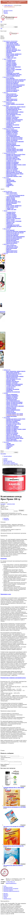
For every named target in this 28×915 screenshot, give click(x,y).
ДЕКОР (5, 210)
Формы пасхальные (11, 151)
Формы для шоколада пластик (14, 139)
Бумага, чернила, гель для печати (15, 104)
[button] (1, 21)
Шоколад (5, 92)
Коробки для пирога (11, 166)
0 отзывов (3, 503)
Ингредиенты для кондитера (10, 41)
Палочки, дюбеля (10, 115)
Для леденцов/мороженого (13, 136)
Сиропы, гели (9, 56)
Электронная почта (5, 757)
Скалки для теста (11, 122)
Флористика (9, 126)
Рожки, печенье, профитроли (13, 54)
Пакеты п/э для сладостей (13, 171)
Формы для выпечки (11, 140)
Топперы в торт (10, 70)
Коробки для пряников (12, 163)
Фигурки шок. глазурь (12, 95)
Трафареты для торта (12, 133)
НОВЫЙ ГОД (9, 185)
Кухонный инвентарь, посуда (13, 109)
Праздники (6, 177)
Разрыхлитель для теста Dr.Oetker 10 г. (13, 846)
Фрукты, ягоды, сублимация (13, 69)
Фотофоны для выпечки (12, 124)
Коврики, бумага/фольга (12, 117)
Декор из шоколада (11, 93)
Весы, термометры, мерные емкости (15, 106)
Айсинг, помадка (10, 46)
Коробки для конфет (11, 167)
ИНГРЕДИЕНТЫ (7, 191)
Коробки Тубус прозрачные (13, 155)
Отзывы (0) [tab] (6, 519)
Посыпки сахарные (11, 65)
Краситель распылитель (12, 90)
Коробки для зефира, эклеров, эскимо (16, 164)
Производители (7, 898)
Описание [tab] (5, 518)
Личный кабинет (7, 456)
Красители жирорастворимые (14, 86)
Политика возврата (8, 889)
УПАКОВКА (6, 417)
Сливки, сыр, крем (11, 57)
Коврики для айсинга (11, 132)
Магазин (5, 893)
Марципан (9, 52)
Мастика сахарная (11, 51)
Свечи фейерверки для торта (13, 74)
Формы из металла (11, 142)
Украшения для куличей (12, 73)
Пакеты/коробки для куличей (14, 172)
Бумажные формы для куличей (14, 149)
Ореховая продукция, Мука (13, 50)
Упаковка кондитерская (9, 153)
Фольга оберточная (11, 175)
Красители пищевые (8, 77)
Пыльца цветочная (11, 88)
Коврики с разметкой (11, 118)
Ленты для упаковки (11, 169)
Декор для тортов (7, 59)
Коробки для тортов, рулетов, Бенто (15, 154)
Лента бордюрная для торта (13, 114)
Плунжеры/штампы (11, 135)
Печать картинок (7, 101)
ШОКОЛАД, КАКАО (8, 244)
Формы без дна (10, 146)
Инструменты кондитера (12, 108)
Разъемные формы (11, 144)
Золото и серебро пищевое (13, 75)
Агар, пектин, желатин (12, 43)
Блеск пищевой (10, 78)
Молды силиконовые (11, 130)
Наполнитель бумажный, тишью (14, 173)
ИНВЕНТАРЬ (6, 370)
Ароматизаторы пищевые (13, 45)
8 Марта (8, 182)
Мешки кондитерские (12, 113)
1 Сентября (9, 184)
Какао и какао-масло (11, 99)
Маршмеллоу (9, 72)
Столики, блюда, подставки (13, 121)
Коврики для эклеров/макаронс (14, 119)
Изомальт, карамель (11, 48)
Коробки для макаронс (12, 168)
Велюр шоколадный (11, 96)
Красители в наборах (11, 91)
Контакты (5, 894)
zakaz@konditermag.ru (9, 6)
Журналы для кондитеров (13, 127)
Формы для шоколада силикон (14, 137)
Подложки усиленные (12, 157)
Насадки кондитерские (12, 110)
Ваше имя (3, 756)
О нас (4, 886)
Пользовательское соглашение (10, 888)
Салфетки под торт (11, 160)
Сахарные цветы (10, 61)
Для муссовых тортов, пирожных (15, 141)
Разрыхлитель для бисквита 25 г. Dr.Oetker (14, 807)
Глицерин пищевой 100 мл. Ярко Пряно (13, 787)
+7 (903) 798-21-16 (7, 5)
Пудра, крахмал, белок (12, 55)
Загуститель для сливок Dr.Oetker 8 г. (13, 865)
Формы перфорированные (13, 145)
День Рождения (10, 180)
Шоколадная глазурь (11, 100)
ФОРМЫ (5, 393)
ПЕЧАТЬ (5, 253)
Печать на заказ (10, 102)
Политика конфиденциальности (11, 891)
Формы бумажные (11, 148)
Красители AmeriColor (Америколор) (16, 79)
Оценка (2, 759)
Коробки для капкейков (12, 162)
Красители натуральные (12, 87)
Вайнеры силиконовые (12, 131)
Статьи (5, 897)
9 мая (7, 186)
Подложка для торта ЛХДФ (13, 159)
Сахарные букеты (11, 60)
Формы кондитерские (8, 128)
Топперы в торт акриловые (13, 66)
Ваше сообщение (5, 764)
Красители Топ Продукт (12, 82)
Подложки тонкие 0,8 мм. (12, 158)
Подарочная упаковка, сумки (14, 176)
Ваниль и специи (10, 47)
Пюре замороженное (11, 42)
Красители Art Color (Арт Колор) (15, 81)
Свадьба (8, 178)
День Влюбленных (11, 181)
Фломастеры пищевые (12, 83)
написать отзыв (11, 503)
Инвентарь (6, 105)
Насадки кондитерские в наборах (14, 111)
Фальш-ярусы (10, 123)
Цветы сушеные (10, 68)
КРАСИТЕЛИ (6, 228)
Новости (5, 896)
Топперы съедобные (11, 64)
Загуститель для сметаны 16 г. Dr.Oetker (13, 826)
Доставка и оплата (7, 887)
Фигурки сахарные (11, 63)
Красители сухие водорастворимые (15, 84)
